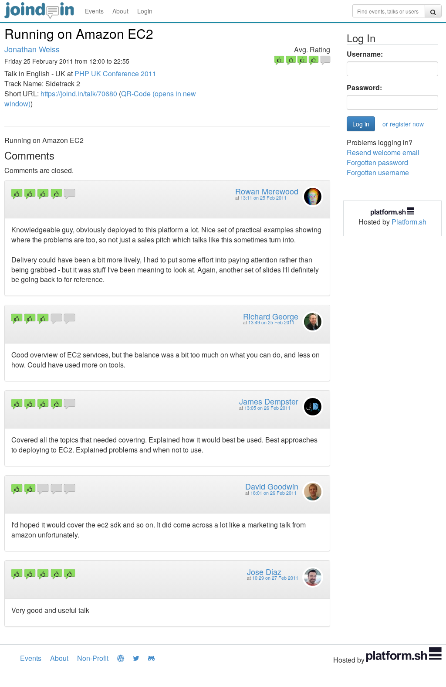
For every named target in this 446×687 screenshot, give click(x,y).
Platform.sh (409, 222)
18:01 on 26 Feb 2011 (273, 493)
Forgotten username (378, 172)
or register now (403, 123)
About (120, 11)
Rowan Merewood (266, 191)
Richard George (270, 316)
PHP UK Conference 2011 (115, 73)
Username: (365, 54)
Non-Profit (92, 658)
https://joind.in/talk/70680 (79, 93)
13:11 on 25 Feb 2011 (263, 197)
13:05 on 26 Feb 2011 (267, 408)
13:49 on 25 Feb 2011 (271, 322)
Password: (364, 87)
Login (144, 11)
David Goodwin (271, 486)
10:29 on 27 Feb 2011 (275, 578)
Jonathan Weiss (32, 48)
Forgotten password (377, 162)
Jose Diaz (264, 571)
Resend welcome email (383, 152)
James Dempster (268, 401)
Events (94, 11)
